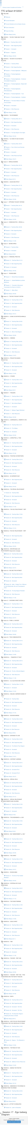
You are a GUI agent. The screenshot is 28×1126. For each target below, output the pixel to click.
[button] (1, 1)
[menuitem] (1, 3)
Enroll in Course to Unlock (14, 1122)
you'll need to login (20, 1120)
